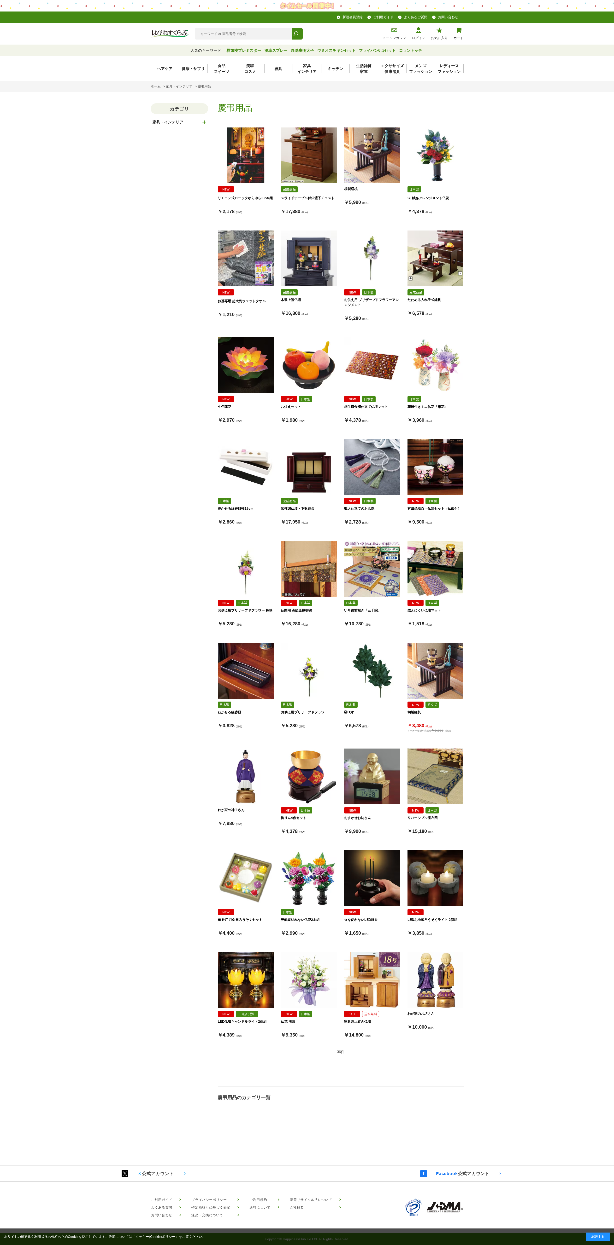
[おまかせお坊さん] (372, 776)
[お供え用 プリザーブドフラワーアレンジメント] (372, 258)
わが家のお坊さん (420, 1013)
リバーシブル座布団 (422, 818)
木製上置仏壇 (291, 300)
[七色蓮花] (246, 365)
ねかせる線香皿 (229, 712)
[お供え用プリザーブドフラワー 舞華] (246, 569)
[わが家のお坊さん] (435, 980)
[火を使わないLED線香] (372, 878)
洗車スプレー (276, 50)
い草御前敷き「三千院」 (362, 610)
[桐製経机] (372, 155)
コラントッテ (410, 50)
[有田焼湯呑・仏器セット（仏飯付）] (435, 467)
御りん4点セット (293, 818)
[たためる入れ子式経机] (435, 258)
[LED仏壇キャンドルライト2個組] (246, 980)
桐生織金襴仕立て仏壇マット (366, 407)
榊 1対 (349, 712)
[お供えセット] (309, 365)
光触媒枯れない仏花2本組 (300, 920)
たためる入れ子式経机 (424, 300)
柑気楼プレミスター (244, 50)
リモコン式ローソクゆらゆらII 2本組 (245, 198)
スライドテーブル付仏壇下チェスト (308, 198)
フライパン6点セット (377, 50)
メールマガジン (394, 38)
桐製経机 (351, 189)
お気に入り (439, 38)
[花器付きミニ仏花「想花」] (435, 365)
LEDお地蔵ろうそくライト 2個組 (432, 920)
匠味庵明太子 (302, 50)
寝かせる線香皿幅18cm (235, 508)
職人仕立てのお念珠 (359, 508)
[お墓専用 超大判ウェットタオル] (246, 258)
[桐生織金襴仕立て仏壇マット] (372, 365)
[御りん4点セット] (309, 776)
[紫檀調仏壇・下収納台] (309, 467)
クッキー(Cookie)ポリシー (155, 1237)
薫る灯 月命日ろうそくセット (240, 920)
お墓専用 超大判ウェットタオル (242, 301)
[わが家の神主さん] (246, 776)
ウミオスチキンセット (336, 50)
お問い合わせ (448, 17)
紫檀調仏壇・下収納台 (297, 508)
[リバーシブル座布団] (435, 776)
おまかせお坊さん (357, 818)
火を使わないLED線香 (361, 920)
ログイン (418, 38)
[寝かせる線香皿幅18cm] (246, 467)
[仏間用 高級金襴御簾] (309, 569)
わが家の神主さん (231, 810)
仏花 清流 (288, 1021)
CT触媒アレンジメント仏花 (428, 198)
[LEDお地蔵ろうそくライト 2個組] (435, 878)
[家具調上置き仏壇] (372, 980)
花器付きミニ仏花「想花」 (427, 407)
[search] (297, 34)
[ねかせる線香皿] (246, 671)
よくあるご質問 (415, 17)
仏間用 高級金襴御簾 (296, 610)
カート (459, 38)
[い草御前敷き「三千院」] (372, 569)
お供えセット (291, 407)
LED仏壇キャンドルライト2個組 (242, 1021)
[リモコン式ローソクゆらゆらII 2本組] (246, 155)
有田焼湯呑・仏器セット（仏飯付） (434, 508)
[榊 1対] (372, 671)
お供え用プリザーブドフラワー (304, 712)
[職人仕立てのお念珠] (372, 467)
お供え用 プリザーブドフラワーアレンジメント (371, 302)
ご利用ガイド (383, 17)
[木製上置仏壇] (309, 258)
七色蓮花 (224, 407)
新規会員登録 (352, 17)
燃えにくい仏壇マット (424, 610)
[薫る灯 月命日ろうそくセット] (246, 878)
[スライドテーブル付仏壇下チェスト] (309, 155)
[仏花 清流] (309, 980)
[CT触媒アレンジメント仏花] (435, 155)
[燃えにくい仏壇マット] (435, 569)
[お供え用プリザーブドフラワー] (309, 671)
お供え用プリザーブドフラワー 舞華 (245, 610)
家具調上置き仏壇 (357, 1021)
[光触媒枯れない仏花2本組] (309, 878)
